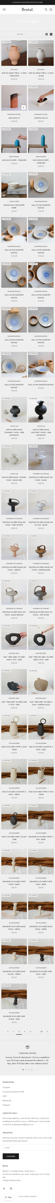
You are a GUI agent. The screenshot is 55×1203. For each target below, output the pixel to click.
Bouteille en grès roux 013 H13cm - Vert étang (41, 613)
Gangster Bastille (40, 201)
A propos (6, 1087)
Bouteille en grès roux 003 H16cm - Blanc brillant (14, 613)
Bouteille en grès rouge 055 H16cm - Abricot (14, 568)
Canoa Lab (14, 426)
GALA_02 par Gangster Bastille (14, 386)
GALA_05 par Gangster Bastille (41, 296)
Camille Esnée (14, 201)
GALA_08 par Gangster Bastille (14, 251)
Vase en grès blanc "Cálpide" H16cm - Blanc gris (14, 478)
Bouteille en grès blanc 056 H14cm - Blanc (41, 478)
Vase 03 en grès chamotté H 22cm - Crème (14, 793)
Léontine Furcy (14, 653)
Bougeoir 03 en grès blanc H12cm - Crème (14, 927)
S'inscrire (11, 1156)
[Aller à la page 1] (8, 1032)
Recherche (7, 1100)
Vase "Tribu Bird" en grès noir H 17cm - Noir (14, 703)
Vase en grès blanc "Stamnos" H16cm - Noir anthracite (14, 432)
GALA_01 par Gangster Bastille (41, 385)
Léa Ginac (14, 70)
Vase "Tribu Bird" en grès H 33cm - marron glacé (41, 703)
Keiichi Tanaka (14, 157)
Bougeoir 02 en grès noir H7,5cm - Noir (14, 1017)
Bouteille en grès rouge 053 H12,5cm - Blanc (41, 523)
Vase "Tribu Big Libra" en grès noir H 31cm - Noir (41, 658)
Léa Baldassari (14, 743)
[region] (27, 1055)
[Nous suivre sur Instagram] (11, 1188)
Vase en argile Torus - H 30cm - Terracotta (14, 74)
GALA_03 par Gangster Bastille (41, 341)
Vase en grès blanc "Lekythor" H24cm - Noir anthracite (41, 432)
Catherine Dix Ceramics (41, 474)
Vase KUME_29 (14, 118)
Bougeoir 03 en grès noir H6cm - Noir (41, 972)
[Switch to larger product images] (46, 34)
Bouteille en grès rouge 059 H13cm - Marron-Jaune (41, 568)
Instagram (6, 1105)
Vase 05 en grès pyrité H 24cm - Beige (14, 748)
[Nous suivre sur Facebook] (4, 1188)
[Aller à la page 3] (47, 1032)
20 (41, 1031)
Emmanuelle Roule (14, 114)
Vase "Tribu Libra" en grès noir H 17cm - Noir (14, 658)
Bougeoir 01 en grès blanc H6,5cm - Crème (14, 972)
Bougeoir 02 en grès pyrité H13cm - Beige (14, 882)
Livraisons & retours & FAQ (13, 1091)
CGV (5, 1096)
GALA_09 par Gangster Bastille (41, 206)
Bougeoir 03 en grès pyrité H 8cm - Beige (41, 838)
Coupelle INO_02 (41, 118)
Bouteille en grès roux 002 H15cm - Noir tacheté (14, 523)
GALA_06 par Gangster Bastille (14, 296)
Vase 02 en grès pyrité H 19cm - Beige (41, 793)
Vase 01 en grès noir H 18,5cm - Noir (14, 838)
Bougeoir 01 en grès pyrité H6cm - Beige (41, 882)
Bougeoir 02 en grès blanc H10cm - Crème (41, 927)
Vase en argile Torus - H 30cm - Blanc (41, 74)
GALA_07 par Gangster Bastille (41, 251)
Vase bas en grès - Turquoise (14, 160)
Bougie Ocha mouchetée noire (14, 206)
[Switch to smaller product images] (51, 34)
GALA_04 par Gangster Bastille (14, 341)
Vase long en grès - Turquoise (41, 161)
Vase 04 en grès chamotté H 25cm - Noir (41, 748)
